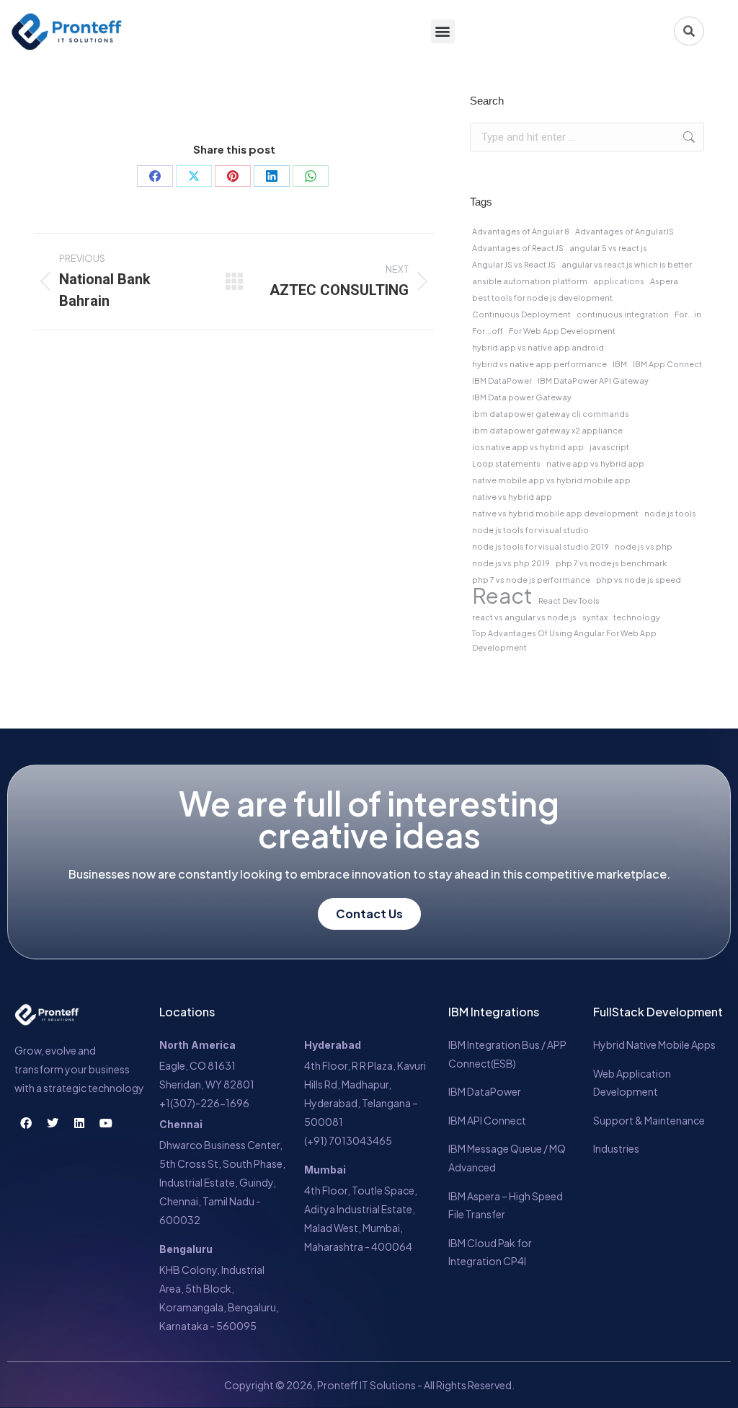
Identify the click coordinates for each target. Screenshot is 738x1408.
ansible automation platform (529, 281)
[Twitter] (52, 1123)
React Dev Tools (569, 600)
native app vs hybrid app (595, 463)
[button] (443, 31)
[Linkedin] (79, 1123)
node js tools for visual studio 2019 (540, 546)
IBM (620, 364)
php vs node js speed (638, 579)
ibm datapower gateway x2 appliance (547, 430)
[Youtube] (105, 1123)
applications (618, 281)
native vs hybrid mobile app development (555, 513)
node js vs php (643, 546)
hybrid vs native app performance (539, 364)
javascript (609, 447)
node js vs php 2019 (511, 563)
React (502, 596)
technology (636, 617)
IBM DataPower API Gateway (593, 380)
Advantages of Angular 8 (520, 231)
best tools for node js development (542, 297)
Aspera (664, 281)
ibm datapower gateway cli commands (550, 413)
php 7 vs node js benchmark (611, 563)
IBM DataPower (502, 380)
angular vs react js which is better (626, 264)
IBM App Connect (667, 364)
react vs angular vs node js (524, 617)
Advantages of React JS (518, 247)
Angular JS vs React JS (514, 264)
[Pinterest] (233, 176)
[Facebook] (155, 176)
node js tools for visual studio (530, 529)
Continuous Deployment (521, 314)
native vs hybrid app (512, 496)
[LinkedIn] (272, 176)
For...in (688, 314)
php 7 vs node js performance (531, 579)
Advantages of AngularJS (624, 231)
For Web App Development (562, 330)
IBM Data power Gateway (522, 397)
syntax (595, 617)
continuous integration (623, 314)
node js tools (670, 513)
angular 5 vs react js (608, 247)
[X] (194, 176)
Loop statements (506, 463)
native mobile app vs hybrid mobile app (551, 480)
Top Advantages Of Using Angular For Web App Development (564, 640)
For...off (487, 330)
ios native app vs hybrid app (528, 447)
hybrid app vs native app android (538, 347)
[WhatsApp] (311, 176)
